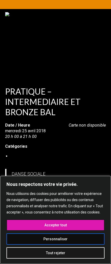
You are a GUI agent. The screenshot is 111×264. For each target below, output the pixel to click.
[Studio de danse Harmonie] (55, 38)
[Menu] (95, 67)
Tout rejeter (55, 253)
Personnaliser (55, 239)
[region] (55, 220)
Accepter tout (55, 225)
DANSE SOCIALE (25, 156)
